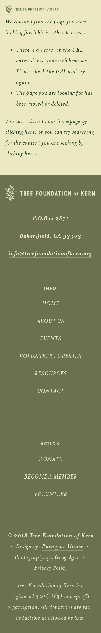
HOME (50, 303)
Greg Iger (67, 557)
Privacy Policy (50, 568)
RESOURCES (50, 373)
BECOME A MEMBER (50, 476)
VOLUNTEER (50, 494)
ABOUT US (50, 321)
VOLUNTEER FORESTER (50, 356)
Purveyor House (63, 546)
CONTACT (50, 391)
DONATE (50, 459)
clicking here (20, 132)
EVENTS (50, 338)
